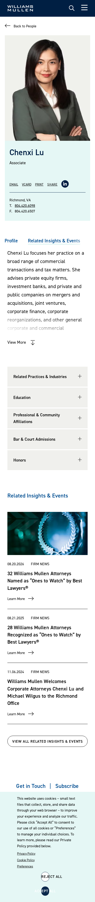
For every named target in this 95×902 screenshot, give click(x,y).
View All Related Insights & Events (47, 741)
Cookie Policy (26, 860)
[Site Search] (71, 8)
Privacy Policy (26, 853)
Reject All (45, 876)
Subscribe (67, 786)
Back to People (25, 26)
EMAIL (13, 184)
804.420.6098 (25, 205)
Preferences (25, 866)
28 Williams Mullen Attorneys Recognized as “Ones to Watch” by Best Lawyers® (44, 634)
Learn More (16, 598)
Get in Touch (30, 786)
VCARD (26, 184)
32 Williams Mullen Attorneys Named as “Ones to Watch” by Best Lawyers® (44, 580)
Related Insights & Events (54, 241)
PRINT (39, 184)
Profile (11, 241)
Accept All (45, 891)
